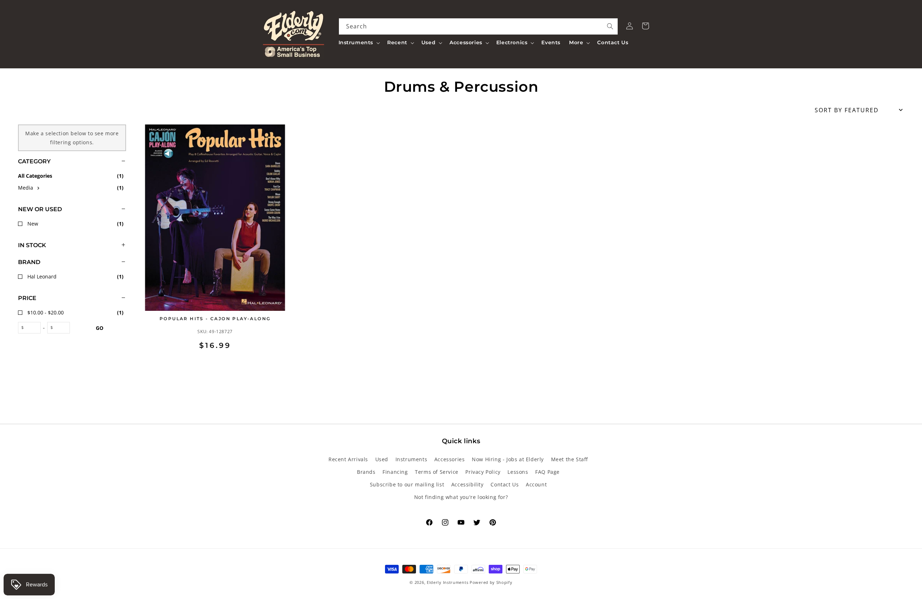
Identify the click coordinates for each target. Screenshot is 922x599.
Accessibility (467, 484)
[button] (358, 42)
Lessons (517, 471)
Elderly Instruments (447, 582)
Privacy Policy (482, 471)
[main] (522, 247)
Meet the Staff (569, 459)
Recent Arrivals (348, 459)
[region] (63, 247)
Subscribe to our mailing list (407, 484)
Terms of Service (436, 471)
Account (536, 484)
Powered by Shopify (491, 582)
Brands (366, 471)
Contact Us (505, 484)
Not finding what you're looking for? (461, 497)
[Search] (610, 26)
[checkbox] (72, 188)
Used (381, 459)
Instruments (411, 459)
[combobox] (478, 26)
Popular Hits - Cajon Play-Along (215, 318)
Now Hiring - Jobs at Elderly (508, 459)
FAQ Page (547, 471)
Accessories (449, 459)
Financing (395, 471)
